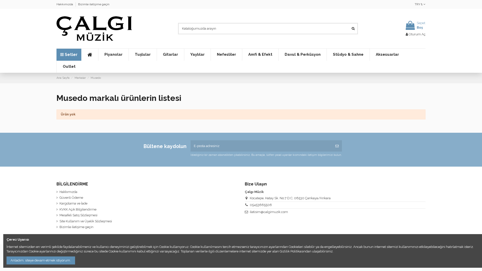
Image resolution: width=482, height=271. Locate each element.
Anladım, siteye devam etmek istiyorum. (41, 260)
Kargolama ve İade (73, 203)
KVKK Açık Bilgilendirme (77, 209)
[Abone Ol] (337, 146)
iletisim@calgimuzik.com (269, 212)
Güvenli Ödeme (71, 197)
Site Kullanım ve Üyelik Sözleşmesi (85, 221)
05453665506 (261, 205)
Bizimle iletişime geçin (93, 4)
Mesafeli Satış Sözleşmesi (78, 215)
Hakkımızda (65, 4)
